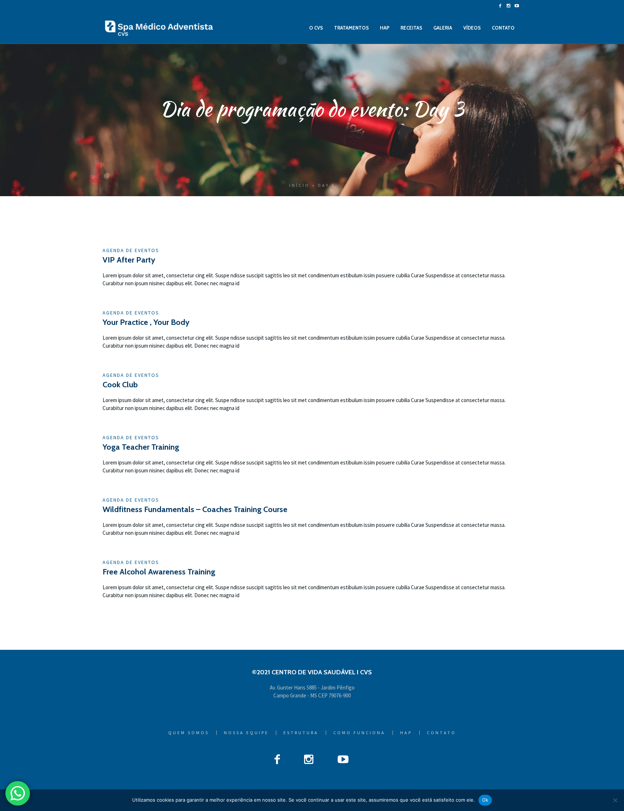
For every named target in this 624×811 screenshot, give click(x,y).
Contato (441, 733)
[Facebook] (500, 6)
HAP (406, 733)
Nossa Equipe (246, 733)
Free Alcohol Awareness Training (159, 572)
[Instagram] (508, 6)
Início (299, 185)
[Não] (615, 800)
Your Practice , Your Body (146, 322)
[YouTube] (516, 6)
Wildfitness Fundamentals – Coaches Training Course (195, 509)
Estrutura (300, 733)
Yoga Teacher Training (141, 447)
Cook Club (120, 384)
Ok (485, 800)
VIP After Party (129, 260)
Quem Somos (188, 733)
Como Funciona (359, 733)
